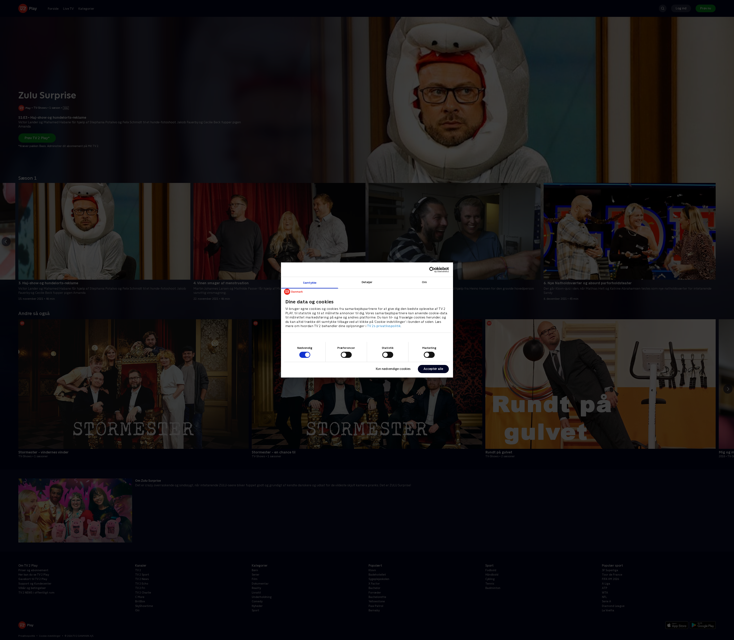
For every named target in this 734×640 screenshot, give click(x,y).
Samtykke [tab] (310, 282)
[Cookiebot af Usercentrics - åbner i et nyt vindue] (432, 269)
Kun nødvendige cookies (393, 369)
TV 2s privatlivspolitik (384, 326)
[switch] (346, 355)
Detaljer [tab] (367, 282)
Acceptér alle (433, 369)
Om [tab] (424, 282)
